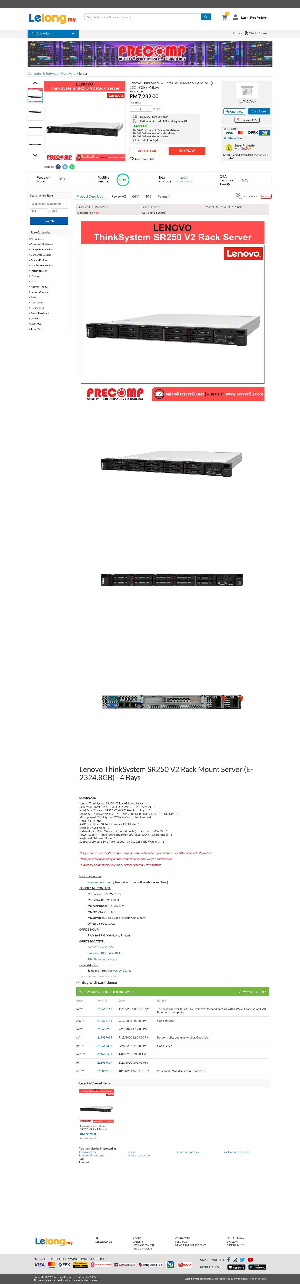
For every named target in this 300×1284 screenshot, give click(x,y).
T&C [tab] (149, 196)
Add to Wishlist (90, 1138)
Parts (33, 297)
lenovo (132, 1152)
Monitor (35, 276)
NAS (33, 281)
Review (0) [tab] (118, 196)
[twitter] (242, 1260)
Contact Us (182, 1238)
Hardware (68, 73)
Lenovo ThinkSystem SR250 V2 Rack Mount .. (94, 1127)
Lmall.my (233, 1241)
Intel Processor (39, 270)
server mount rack (187, 1152)
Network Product (40, 286)
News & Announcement (190, 1245)
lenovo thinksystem (91, 1155)
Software (35, 318)
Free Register (258, 17)
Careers (138, 1241)
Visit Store (259, 111)
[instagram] (235, 1260)
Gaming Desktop (39, 260)
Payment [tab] (164, 196)
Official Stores (257, 33)
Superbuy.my (235, 1245)
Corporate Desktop (41, 254)
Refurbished (37, 307)
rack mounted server (237, 1152)
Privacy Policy (142, 1248)
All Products (36, 238)
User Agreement (143, 1245)
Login (244, 17)
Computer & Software (43, 73)
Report (265, 196)
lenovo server (87, 1152)
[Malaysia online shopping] (54, 18)
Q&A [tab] (135, 196)
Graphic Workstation (42, 265)
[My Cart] (224, 17)
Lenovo (155, 207)
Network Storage (39, 291)
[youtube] (250, 1260)
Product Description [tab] (91, 196)
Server (82, 73)
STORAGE (35, 323)
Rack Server (37, 302)
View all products (184, 181)
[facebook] (228, 1259)
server (247, 100)
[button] (35, 83)
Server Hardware (40, 313)
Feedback (181, 1241)
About (137, 1238)
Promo (237, 33)
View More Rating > (252, 991)
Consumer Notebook (41, 244)
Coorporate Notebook (43, 249)
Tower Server (38, 329)
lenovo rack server (139, 1155)
